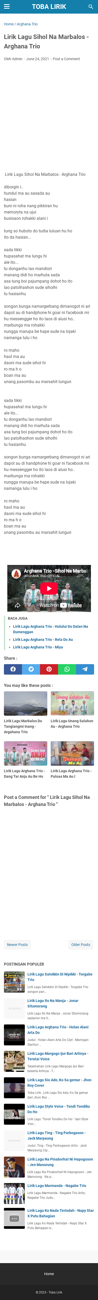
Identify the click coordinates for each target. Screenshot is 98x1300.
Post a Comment (66, 59)
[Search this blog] (91, 7)
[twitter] (31, 669)
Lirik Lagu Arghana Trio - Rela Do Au (43, 639)
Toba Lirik (49, 6)
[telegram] (85, 669)
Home (49, 1274)
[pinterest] (49, 669)
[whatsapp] (67, 669)
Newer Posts (17, 945)
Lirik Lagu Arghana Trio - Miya (38, 647)
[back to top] (87, 1288)
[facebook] (13, 669)
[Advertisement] (49, 117)
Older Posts (80, 945)
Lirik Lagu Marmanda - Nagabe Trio (56, 1186)
